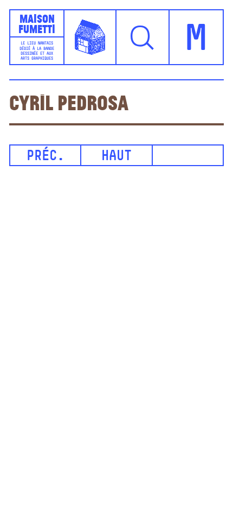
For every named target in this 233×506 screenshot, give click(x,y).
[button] (143, 37)
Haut (116, 156)
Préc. (45, 156)
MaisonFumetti (36, 23)
